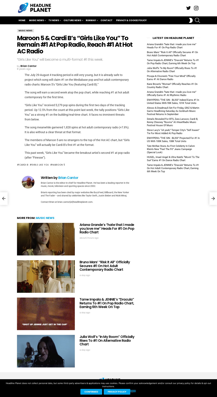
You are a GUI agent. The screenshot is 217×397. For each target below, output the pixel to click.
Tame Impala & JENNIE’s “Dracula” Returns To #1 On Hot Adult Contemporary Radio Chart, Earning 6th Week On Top (173, 168)
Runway (91, 20)
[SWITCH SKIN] (190, 20)
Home (22, 20)
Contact (106, 20)
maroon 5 (58, 164)
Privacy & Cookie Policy (131, 20)
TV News (53, 20)
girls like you (40, 164)
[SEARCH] (197, 20)
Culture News (72, 20)
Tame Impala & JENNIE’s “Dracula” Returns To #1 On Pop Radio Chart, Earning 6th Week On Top (107, 303)
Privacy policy (117, 391)
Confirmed (91, 391)
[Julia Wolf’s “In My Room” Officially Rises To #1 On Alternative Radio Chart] (46, 351)
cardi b (23, 164)
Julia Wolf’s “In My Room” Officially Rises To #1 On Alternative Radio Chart (107, 340)
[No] (132, 391)
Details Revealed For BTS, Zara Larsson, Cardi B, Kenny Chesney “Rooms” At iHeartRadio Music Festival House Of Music (172, 122)
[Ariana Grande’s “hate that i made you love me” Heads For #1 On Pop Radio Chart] (46, 239)
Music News (36, 20)
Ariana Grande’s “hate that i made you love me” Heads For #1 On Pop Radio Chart (107, 228)
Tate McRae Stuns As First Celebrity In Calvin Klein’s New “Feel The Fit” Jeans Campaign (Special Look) (171, 149)
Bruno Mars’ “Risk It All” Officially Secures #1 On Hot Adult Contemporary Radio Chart (105, 266)
